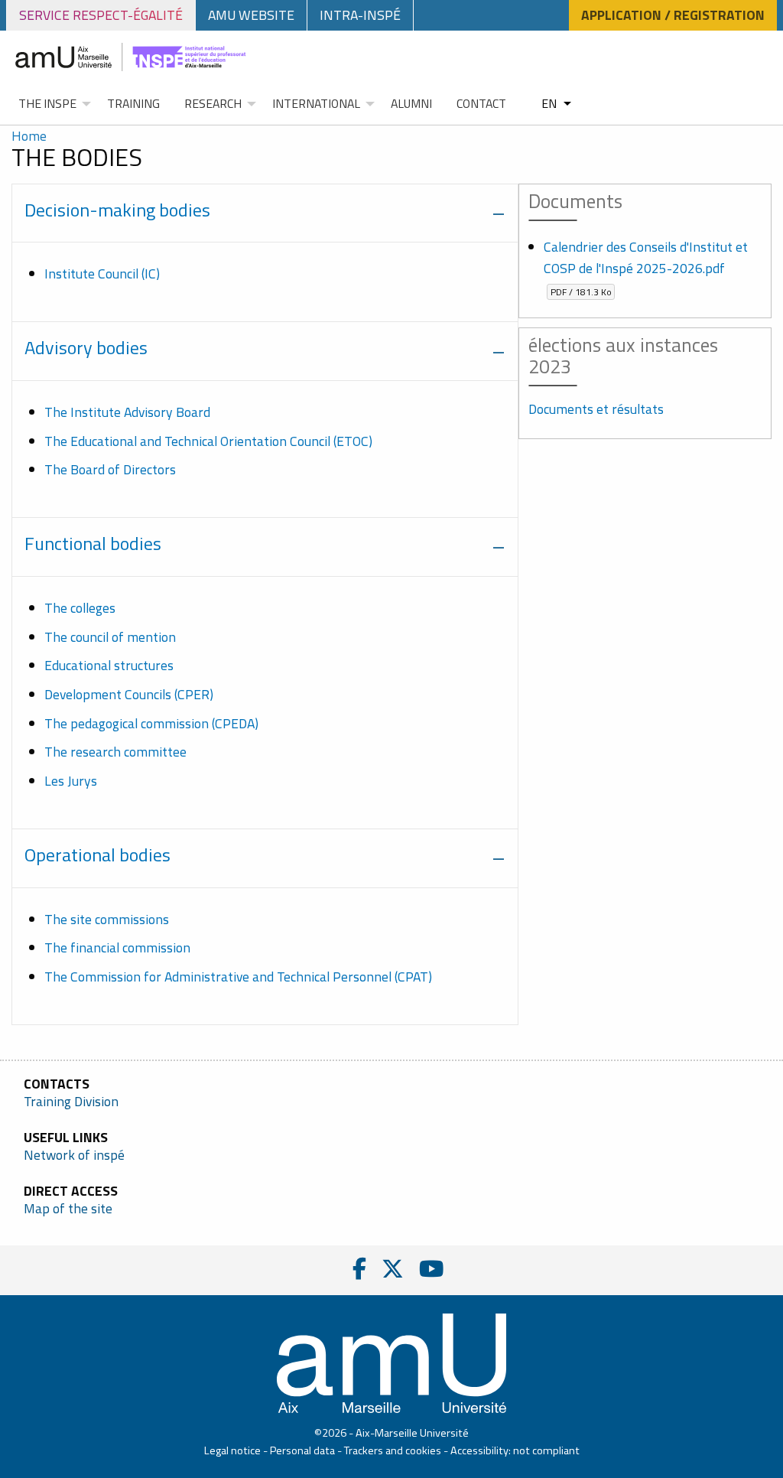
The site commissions (106, 919)
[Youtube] (431, 1269)
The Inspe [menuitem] (47, 103)
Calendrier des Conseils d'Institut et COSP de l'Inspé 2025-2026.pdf (646, 267)
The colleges (79, 607)
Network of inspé (74, 1155)
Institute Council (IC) (102, 273)
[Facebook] (359, 1269)
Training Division (71, 1101)
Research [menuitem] (213, 103)
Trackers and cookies (392, 1450)
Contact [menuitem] (481, 103)
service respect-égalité (101, 15)
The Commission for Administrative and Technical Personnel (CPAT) (238, 976)
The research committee (115, 751)
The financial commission (117, 947)
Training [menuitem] (133, 103)
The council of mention (110, 637)
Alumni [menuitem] (411, 103)
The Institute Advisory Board (127, 412)
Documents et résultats (596, 409)
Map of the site (68, 1209)
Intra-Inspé (360, 15)
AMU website (251, 15)
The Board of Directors (110, 469)
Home (29, 135)
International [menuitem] (316, 103)
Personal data (302, 1450)
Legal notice (232, 1450)
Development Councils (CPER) (128, 694)
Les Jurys (70, 780)
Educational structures (109, 665)
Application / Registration (673, 15)
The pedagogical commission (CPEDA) (151, 723)
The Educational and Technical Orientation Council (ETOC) (208, 441)
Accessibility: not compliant (515, 1450)
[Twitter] (393, 1269)
